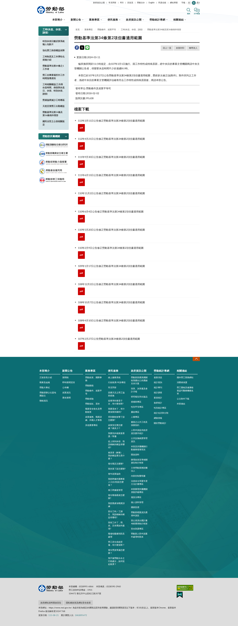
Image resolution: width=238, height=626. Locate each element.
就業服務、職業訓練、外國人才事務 (93, 418)
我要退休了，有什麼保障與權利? (116, 410)
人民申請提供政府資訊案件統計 (139, 431)
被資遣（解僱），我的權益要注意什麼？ (116, 456)
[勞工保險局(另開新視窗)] (53, 180)
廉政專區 (135, 412)
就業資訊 (66, 393)
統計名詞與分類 (161, 413)
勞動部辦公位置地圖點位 (48, 394)
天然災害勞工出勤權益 (54, 106)
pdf (81, 128)
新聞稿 (65, 378)
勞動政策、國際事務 (93, 379)
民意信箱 (162, 3)
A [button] (193, 3)
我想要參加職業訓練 (116, 504)
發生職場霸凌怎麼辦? (116, 496)
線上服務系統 (114, 378)
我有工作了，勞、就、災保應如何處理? (116, 526)
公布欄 (65, 388)
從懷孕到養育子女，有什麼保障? (116, 402)
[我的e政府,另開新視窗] (180, 595)
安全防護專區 (137, 529)
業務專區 (94, 20)
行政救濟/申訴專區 (117, 382)
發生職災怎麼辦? (116, 464)
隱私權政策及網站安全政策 (78, 603)
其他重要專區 (91, 425)
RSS (122, 3)
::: (38, 2)
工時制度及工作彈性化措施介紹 (54, 58)
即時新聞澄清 (68, 382)
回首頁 (130, 3)
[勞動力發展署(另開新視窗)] (53, 162)
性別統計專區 (160, 408)
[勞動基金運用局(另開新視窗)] (53, 171)
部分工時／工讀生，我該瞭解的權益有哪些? (116, 514)
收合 (196, 359)
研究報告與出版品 (139, 397)
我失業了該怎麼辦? (117, 469)
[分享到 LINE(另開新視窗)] (87, 47)
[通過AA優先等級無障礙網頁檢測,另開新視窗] (185, 588)
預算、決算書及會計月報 (139, 390)
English (152, 3)
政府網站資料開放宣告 (50, 603)
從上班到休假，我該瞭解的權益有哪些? (116, 444)
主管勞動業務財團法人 (139, 469)
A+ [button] (198, 3)
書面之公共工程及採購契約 (139, 423)
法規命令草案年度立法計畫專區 (139, 482)
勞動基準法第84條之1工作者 (53, 67)
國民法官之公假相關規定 (54, 123)
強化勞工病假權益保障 (54, 50)
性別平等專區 (137, 407)
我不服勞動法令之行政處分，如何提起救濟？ (116, 561)
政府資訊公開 (99, 3)
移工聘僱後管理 (115, 490)
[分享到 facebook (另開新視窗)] (77, 47)
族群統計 (158, 403)
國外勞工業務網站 (185, 378)
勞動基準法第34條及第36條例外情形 (53, 113)
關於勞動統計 (160, 423)
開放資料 (135, 455)
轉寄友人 (193, 48)
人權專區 (135, 417)
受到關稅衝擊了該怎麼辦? (116, 418)
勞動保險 (89, 399)
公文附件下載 (183, 399)
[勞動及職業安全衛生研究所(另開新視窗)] (53, 145)
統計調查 (158, 393)
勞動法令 (141, 3)
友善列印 (180, 48)
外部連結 (181, 404)
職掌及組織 (45, 382)
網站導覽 (174, 3)
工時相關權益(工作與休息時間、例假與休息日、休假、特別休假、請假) (54, 89)
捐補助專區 (136, 402)
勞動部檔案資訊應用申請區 (139, 514)
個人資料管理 (137, 502)
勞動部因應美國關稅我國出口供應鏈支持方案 (139, 381)
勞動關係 (89, 386)
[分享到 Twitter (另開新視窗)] (82, 47)
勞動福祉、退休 (92, 404)
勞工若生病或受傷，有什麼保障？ (116, 543)
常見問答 (112, 3)
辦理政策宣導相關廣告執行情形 (139, 461)
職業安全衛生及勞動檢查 (93, 410)
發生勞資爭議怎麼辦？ (116, 551)
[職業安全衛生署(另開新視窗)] (53, 154)
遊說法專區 (136, 497)
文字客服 (197, 13)
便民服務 (113, 20)
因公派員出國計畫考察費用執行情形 (139, 522)
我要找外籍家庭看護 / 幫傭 (116, 434)
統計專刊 (158, 388)
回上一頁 (167, 48)
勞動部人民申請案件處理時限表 (139, 535)
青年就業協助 (114, 474)
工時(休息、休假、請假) (132, 30)
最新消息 (158, 378)
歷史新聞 (66, 398)
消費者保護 (182, 382)
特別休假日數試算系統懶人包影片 (54, 43)
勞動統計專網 (157, 20)
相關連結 (178, 20)
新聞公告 (76, 20)
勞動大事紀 (45, 388)
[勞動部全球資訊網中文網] (50, 10)
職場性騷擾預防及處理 (116, 535)
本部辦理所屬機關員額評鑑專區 (139, 490)
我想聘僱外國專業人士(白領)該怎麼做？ (116, 482)
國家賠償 (135, 507)
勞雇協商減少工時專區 (54, 100)
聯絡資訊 (44, 401)
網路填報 (158, 418)
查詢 (188, 13)
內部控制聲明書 (138, 476)
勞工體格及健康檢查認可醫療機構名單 (185, 391)
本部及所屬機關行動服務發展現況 (139, 448)
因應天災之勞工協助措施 (116, 394)
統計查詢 (158, 382)
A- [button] (189, 3)
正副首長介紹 (46, 378)
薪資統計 (158, 398)
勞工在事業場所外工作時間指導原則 (54, 76)
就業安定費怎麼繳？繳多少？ (115, 426)
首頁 (77, 30)
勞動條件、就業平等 (106, 30)
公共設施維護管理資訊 (139, 439)
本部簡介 (57, 20)
